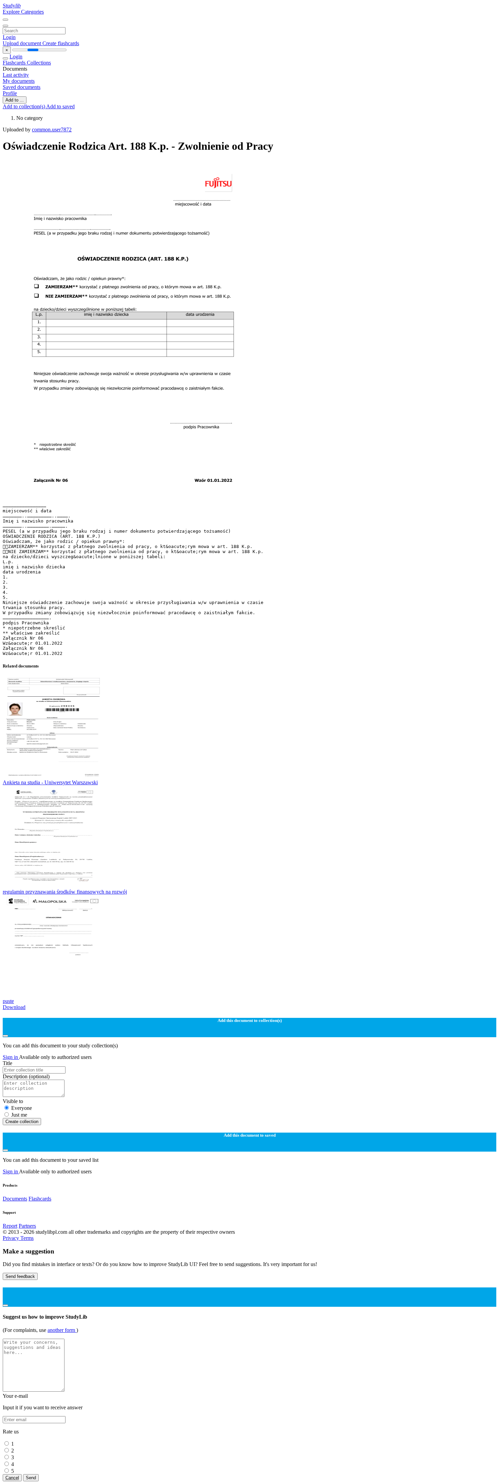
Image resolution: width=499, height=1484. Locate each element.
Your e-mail (15, 1396)
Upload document (22, 43)
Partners (27, 1226)
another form (62, 1330)
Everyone (21, 1108)
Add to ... (14, 100)
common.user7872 (52, 129)
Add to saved (60, 106)
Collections (39, 63)
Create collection (21, 1121)
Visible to (13, 1101)
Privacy (11, 1238)
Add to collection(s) (24, 106)
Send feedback (20, 1276)
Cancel (12, 1477)
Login (9, 37)
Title (7, 1063)
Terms (27, 1238)
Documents (15, 1199)
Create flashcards (60, 43)
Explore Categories (23, 12)
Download (14, 1007)
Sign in (11, 1057)
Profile (10, 93)
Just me (19, 1115)
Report (10, 1226)
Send (31, 1477)
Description (26, 1076)
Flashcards (15, 63)
